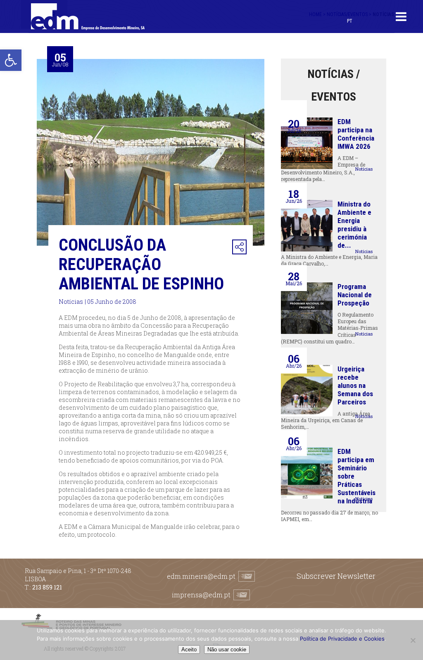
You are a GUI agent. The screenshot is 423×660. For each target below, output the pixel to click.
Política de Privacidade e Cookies (342, 638)
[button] (10, 60)
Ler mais (363, 165)
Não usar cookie (226, 649)
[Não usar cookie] (413, 640)
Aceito (189, 649)
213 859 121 (47, 587)
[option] (150, 152)
